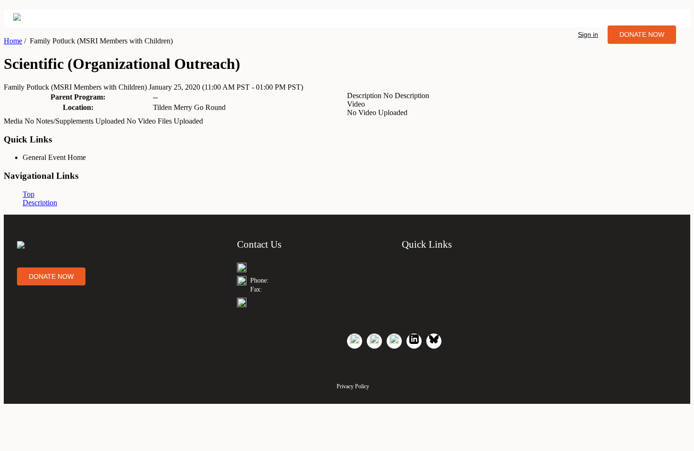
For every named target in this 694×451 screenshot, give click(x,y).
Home (13, 41)
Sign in (588, 34)
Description (40, 203)
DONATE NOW (641, 34)
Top (28, 194)
